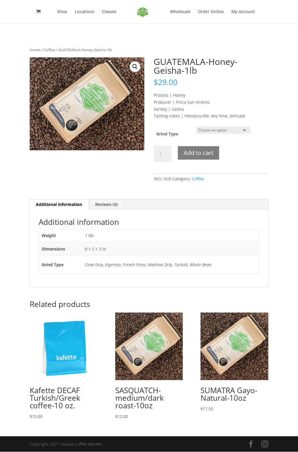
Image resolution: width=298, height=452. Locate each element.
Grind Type (167, 134)
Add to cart (198, 153)
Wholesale (180, 12)
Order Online (211, 12)
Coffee (49, 49)
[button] (135, 66)
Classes (109, 12)
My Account (243, 12)
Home (35, 49)
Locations (84, 12)
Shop (62, 12)
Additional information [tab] (59, 204)
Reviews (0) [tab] (106, 204)
